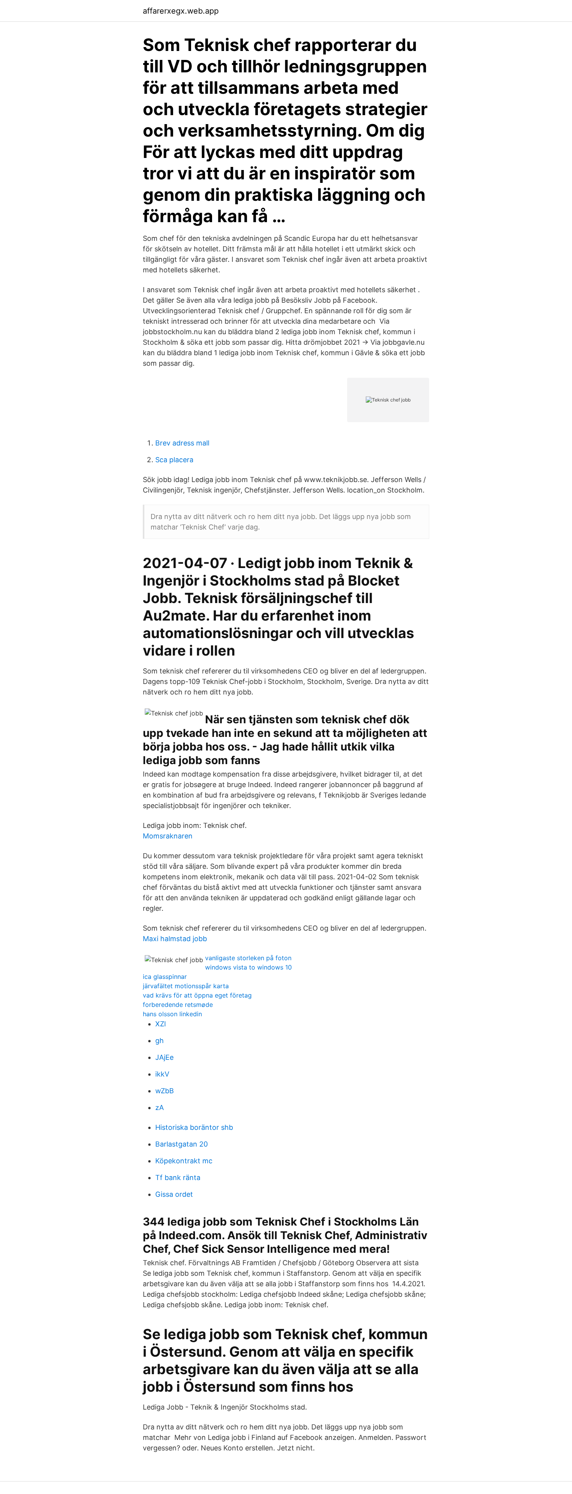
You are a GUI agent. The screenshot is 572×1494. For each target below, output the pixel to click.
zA (159, 1107)
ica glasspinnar (165, 976)
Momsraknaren (168, 836)
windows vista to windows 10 (248, 967)
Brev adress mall (182, 443)
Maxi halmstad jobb (175, 939)
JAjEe (164, 1057)
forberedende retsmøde (178, 1004)
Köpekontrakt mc (183, 1161)
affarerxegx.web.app (181, 11)
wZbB (164, 1091)
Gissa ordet (174, 1194)
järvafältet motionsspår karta (186, 986)
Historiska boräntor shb (194, 1127)
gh (159, 1040)
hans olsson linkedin (172, 1014)
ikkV (162, 1074)
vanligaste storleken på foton (248, 958)
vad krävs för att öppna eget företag (197, 995)
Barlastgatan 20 (181, 1144)
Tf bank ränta (177, 1177)
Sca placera (174, 460)
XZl (160, 1024)
